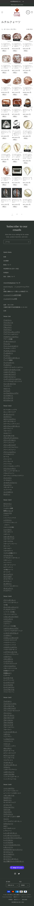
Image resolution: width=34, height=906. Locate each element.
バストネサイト (8, 659)
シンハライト (7, 529)
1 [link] (12, 214)
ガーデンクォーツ (8, 414)
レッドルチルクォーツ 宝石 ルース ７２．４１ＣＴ (17, 111)
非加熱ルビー (7, 673)
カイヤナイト (7, 416)
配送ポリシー (17, 899)
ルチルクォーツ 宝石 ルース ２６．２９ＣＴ (27, 111)
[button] (2, 12)
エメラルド (6, 391)
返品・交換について (9, 276)
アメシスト (6, 344)
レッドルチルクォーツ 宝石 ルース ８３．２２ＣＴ (17, 67)
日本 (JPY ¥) (11, 885)
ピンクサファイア (8, 682)
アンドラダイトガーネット (11, 358)
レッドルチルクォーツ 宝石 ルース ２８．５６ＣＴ (6, 89)
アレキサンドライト (9, 351)
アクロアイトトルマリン (10, 336)
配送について (7, 265)
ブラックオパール (8, 706)
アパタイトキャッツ (9, 341)
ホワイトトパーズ (8, 755)
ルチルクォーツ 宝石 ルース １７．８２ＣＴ (27, 179)
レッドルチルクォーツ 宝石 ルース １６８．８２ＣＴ (28, 89)
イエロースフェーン (9, 376)
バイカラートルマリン (10, 647)
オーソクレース (8, 398)
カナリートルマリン (9, 419)
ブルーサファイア (8, 718)
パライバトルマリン (9, 666)
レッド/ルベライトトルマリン (12, 838)
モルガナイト (7, 798)
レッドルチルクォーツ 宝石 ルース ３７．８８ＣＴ (28, 67)
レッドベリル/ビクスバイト (11, 845)
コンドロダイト (8, 492)
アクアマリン (7, 329)
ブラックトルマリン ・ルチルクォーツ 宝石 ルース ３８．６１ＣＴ (16, 133)
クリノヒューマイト (9, 468)
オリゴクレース (8, 400)
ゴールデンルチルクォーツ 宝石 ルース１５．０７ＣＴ (6, 156)
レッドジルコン (8, 840)
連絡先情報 (24, 899)
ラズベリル (6, 809)
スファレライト (8, 555)
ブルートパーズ (8, 725)
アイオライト (7, 320)
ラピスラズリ (7, 812)
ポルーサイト (7, 748)
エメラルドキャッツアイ (10, 393)
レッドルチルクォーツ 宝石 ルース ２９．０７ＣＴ (28, 45)
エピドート (6, 388)
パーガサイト (7, 635)
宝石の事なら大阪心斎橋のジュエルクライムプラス (19, 894)
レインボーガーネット (10, 833)
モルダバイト (7, 800)
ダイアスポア (7, 576)
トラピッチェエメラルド (10, 616)
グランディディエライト (10, 438)
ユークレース (7, 805)
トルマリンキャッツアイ (10, 628)
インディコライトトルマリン (12, 379)
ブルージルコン (8, 720)
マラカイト (6, 767)
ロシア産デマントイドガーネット (13, 861)
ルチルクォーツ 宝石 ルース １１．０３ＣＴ (6, 133)
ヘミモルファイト (8, 739)
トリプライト (7, 621)
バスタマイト (7, 656)
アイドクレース (8, 322)
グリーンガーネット (9, 600)
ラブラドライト (8, 814)
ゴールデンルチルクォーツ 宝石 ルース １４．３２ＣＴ (27, 133)
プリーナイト (7, 713)
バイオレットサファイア (10, 638)
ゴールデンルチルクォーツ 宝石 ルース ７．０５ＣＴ (16, 156)
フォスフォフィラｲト (9, 703)
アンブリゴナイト (8, 362)
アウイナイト (7, 325)
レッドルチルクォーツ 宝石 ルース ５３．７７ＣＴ (6, 67)
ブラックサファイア (9, 708)
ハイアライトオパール (10, 652)
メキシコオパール (8, 795)
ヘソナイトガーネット (10, 732)
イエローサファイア (9, 374)
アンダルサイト (8, 353)
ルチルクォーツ (8, 823)
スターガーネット (8, 536)
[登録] (28, 242)
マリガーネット (8, 762)
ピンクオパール (8, 678)
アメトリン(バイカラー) (10, 346)
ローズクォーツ (8, 852)
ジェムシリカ (7, 513)
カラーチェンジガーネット (11, 426)
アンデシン (6, 355)
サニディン (6, 494)
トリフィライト (8, 619)
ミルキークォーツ (8, 772)
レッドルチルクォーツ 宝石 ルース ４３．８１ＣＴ (6, 45)
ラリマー (6, 819)
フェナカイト (7, 701)
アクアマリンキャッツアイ (11, 332)
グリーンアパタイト (9, 440)
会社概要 (6, 261)
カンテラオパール (8, 435)
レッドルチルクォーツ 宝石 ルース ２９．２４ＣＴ (17, 179)
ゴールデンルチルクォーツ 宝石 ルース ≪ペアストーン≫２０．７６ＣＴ (27, 156)
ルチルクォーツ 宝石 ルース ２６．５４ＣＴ (16, 201)
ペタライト (6, 734)
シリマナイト (7, 520)
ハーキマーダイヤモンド (10, 633)
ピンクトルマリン (8, 687)
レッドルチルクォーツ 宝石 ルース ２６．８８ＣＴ (17, 45)
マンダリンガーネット (10, 765)
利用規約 (6, 272)
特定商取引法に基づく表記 (11, 268)
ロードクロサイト (8, 854)
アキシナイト (7, 327)
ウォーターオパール (9, 384)
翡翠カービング (8, 511)
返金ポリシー (17, 896)
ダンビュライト (8, 588)
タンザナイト (7, 583)
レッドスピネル (8, 842)
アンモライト (7, 365)
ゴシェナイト (7, 485)
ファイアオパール (8, 689)
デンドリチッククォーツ (10, 607)
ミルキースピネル (8, 774)
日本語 (22, 885)
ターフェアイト (8, 574)
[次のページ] (22, 214)
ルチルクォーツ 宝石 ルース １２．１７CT (6, 201)
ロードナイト (7, 856)
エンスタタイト (8, 395)
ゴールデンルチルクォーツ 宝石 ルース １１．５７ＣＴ (27, 201)
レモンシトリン (8, 847)
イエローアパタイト (9, 372)
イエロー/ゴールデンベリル (11, 369)
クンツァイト (7, 478)
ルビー (5, 826)
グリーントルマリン (9, 452)
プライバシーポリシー (26, 896)
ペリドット (6, 743)
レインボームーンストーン (11, 835)
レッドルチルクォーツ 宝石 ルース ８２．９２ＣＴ (17, 89)
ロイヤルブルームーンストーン (12, 849)
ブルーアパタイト (8, 715)
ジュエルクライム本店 (10, 299)
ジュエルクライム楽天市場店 (12, 295)
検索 (4, 257)
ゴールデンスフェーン (10, 482)
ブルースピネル (8, 722)
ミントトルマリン (8, 788)
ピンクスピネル (8, 685)
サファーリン (7, 503)
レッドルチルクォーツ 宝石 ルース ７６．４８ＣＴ (6, 179)
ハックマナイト (8, 661)
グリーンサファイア (9, 445)
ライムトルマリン (8, 807)
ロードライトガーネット (10, 859)
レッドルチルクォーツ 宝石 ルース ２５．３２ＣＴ (6, 111)
